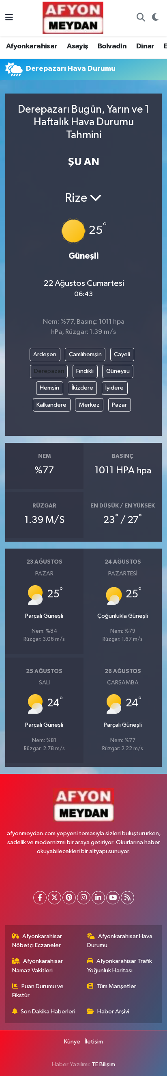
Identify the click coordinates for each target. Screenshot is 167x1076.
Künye (72, 1042)
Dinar (145, 46)
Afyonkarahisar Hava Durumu (120, 940)
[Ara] (140, 18)
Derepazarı (49, 371)
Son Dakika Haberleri (48, 1011)
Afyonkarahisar (32, 46)
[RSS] (127, 897)
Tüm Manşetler (116, 986)
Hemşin (49, 388)
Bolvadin (112, 46)
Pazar (119, 405)
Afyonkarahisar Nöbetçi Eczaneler (37, 940)
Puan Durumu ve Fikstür (38, 990)
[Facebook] (40, 897)
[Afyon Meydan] (73, 17)
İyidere (114, 388)
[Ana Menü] (9, 18)
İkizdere (82, 388)
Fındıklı (85, 371)
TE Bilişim (103, 1064)
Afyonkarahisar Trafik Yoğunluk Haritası (119, 965)
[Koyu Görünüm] (155, 18)
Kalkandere (51, 405)
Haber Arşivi (113, 1011)
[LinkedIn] (98, 897)
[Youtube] (113, 897)
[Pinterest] (69, 897)
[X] (54, 897)
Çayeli (122, 354)
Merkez (89, 405)
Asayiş (77, 46)
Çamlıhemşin (85, 354)
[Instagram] (83, 897)
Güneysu (118, 371)
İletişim (94, 1042)
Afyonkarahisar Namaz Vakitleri (37, 965)
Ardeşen (44, 354)
